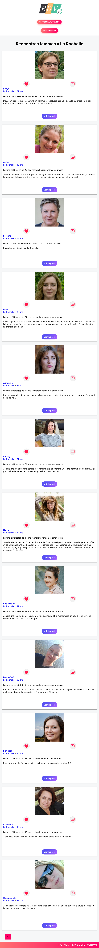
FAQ (60, 944)
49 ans (20, 827)
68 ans (20, 238)
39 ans (20, 680)
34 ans (20, 753)
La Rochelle (8, 91)
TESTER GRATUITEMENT (49, 22)
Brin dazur (8, 751)
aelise (6, 162)
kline (5, 309)
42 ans (20, 164)
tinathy (6, 456)
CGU (66, 944)
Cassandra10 (9, 898)
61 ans (20, 91)
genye (6, 88)
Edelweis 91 (9, 603)
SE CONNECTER (49, 30)
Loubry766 (8, 677)
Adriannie (8, 383)
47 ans (20, 532)
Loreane (7, 235)
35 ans (20, 900)
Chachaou (8, 824)
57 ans (20, 385)
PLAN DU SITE (78, 944)
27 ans (20, 312)
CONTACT (92, 944)
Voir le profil (49, 116)
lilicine (6, 530)
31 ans (20, 459)
